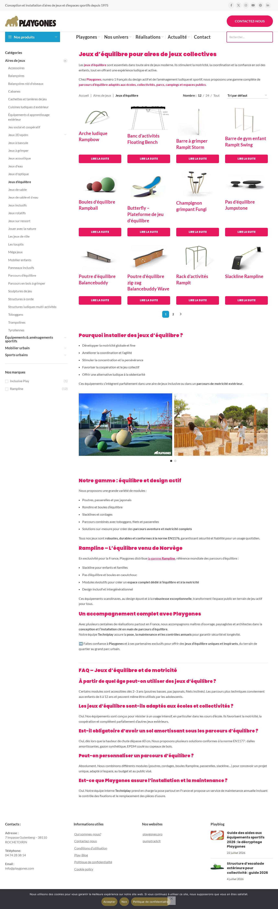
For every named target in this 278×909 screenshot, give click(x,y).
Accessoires (16, 68)
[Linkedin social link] (268, 5)
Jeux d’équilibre (19, 182)
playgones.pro (152, 834)
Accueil (84, 95)
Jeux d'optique (18, 174)
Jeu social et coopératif (24, 127)
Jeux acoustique (19, 158)
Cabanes (14, 91)
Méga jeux (15, 252)
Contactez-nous (250, 21)
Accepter (109, 901)
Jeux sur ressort (19, 221)
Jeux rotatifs (17, 213)
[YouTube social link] (253, 5)
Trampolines (16, 322)
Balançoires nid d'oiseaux (25, 83)
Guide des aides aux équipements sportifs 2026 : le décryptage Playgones (245, 839)
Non (124, 901)
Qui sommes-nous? (87, 834)
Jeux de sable (17, 189)
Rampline (16, 389)
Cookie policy (83, 869)
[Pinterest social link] (260, 5)
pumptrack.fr (152, 841)
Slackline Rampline (244, 276)
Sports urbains (16, 355)
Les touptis (16, 244)
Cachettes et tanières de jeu (27, 99)
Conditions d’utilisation (90, 848)
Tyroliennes (16, 330)
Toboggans (15, 314)
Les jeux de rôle (19, 236)
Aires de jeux (15, 60)
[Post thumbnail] (217, 843)
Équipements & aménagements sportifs (29, 339)
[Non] (171, 900)
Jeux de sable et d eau (23, 197)
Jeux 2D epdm (18, 135)
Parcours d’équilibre (22, 275)
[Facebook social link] (231, 5)
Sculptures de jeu (20, 291)
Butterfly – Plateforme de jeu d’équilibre (145, 214)
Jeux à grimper (18, 150)
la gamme (161, 558)
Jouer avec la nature (22, 228)
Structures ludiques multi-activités (32, 307)
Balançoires (16, 75)
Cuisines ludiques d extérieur (28, 107)
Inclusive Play (19, 381)
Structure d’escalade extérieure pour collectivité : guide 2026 (247, 868)
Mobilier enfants (19, 260)
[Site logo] (30, 21)
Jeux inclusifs (17, 205)
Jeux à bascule (18, 143)
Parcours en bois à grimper (26, 283)
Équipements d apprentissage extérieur (28, 117)
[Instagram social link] (246, 5)
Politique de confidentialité (93, 862)
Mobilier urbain (17, 348)
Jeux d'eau (15, 166)
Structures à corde (21, 299)
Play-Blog (81, 855)
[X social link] (238, 5)
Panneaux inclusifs (21, 268)
